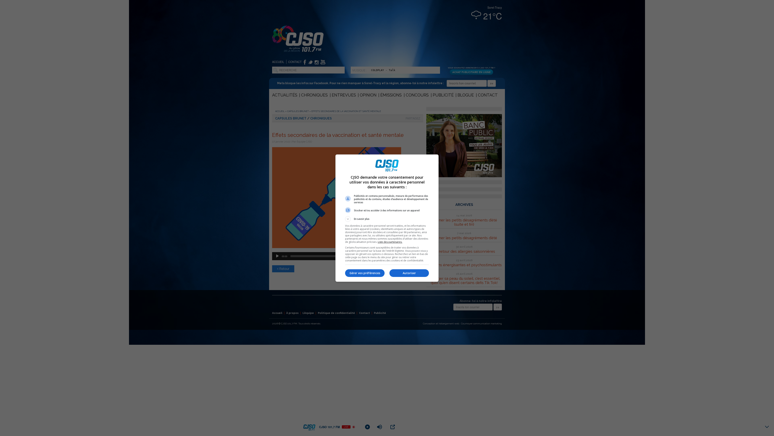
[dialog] (387, 218)
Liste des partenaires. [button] (390, 242)
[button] (387, 219)
